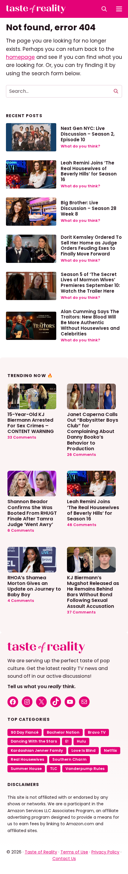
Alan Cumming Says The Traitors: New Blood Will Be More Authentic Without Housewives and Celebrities (90, 322)
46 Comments (81, 524)
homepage (20, 57)
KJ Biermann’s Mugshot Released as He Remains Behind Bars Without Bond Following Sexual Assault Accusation (93, 591)
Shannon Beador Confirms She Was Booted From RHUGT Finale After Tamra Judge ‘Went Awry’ (32, 512)
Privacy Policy (105, 852)
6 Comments (20, 530)
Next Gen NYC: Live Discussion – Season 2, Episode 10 (88, 134)
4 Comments (20, 600)
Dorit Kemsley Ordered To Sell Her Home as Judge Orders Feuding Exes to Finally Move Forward (91, 245)
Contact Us (64, 859)
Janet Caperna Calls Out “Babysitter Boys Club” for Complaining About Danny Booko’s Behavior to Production (92, 431)
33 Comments (21, 437)
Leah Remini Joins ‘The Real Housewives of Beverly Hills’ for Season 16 (89, 171)
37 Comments (81, 612)
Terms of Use (74, 852)
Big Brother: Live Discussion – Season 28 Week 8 (88, 208)
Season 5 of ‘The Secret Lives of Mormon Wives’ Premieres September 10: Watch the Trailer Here (90, 282)
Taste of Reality (41, 852)
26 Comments (81, 454)
